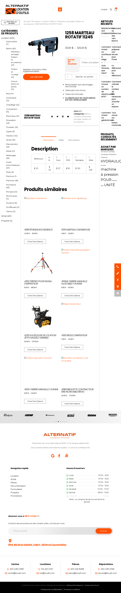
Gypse (9, 131)
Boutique (36, 21)
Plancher (10, 180)
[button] (60, 9)
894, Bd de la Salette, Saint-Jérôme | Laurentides (37, 545)
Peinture (10, 176)
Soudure (10, 203)
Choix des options (35, 241)
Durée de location (72, 62)
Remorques (11, 196)
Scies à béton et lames (15, 84)
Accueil (27, 21)
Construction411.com (92, 585)
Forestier (10, 127)
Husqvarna (104, 157)
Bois (8, 93)
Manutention (12, 144)
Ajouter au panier (84, 77)
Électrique (11, 116)
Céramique (11, 98)
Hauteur (10, 136)
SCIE (102, 185)
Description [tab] (48, 140)
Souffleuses (11, 207)
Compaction (11, 109)
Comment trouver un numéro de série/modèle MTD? (107, 89)
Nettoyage (11, 155)
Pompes (10, 192)
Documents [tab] (73, 140)
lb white (103, 165)
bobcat (106, 151)
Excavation (11, 120)
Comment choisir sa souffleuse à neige (106, 53)
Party (8, 172)
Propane (5, 221)
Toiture (9, 211)
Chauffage (10, 105)
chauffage (111, 151)
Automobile (11, 41)
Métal (8, 151)
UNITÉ (109, 185)
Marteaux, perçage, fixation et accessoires (16, 57)
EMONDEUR (112, 154)
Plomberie (11, 185)
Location (5, 38)
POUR (106, 180)
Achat (4, 216)
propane (114, 180)
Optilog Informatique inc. (75, 585)
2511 (102, 151)
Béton (9, 48)
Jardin (9, 140)
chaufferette (104, 154)
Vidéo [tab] (61, 140)
